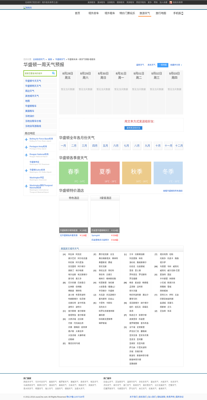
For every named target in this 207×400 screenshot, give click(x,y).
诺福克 (145, 307)
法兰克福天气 (160, 385)
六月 (116, 145)
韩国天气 (82, 385)
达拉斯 (80, 319)
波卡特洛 (81, 303)
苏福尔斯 (139, 351)
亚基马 (170, 303)
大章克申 (79, 331)
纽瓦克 (138, 307)
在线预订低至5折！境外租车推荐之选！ (42, 2)
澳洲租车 (101, 2)
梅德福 (145, 283)
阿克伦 (79, 254)
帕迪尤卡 (133, 315)
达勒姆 (71, 339)
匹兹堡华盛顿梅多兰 (105, 230)
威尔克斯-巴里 (173, 270)
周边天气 (29, 91)
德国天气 (69, 389)
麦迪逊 (138, 283)
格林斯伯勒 (111, 279)
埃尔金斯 (72, 275)
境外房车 (93, 13)
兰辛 (131, 254)
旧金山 (111, 299)
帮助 (156, 2)
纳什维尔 (144, 303)
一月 (63, 145)
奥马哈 (71, 279)
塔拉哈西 (164, 254)
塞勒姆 (144, 331)
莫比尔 (145, 295)
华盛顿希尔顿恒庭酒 (73, 230)
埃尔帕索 (79, 270)
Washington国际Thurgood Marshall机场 (41, 188)
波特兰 (71, 307)
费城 (110, 262)
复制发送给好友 (133, 128)
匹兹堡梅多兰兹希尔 (105, 240)
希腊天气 (39, 389)
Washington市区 (38, 179)
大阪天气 (164, 382)
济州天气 (107, 385)
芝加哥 (163, 311)
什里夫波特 (142, 347)
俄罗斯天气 (64, 382)
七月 (126, 145)
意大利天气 (28, 389)
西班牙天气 (28, 382)
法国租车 (111, 2)
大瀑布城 (81, 335)
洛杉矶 (132, 262)
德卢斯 (71, 331)
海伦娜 (111, 283)
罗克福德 (133, 279)
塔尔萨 (163, 262)
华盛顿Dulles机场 (40, 171)
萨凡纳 (132, 347)
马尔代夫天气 (41, 382)
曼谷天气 (154, 382)
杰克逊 (102, 295)
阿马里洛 (79, 262)
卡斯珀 (109, 303)
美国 (50, 59)
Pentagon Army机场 (38, 147)
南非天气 (84, 382)
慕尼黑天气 (148, 385)
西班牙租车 (141, 2)
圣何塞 (140, 339)
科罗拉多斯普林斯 (106, 311)
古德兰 (109, 275)
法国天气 (59, 389)
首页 (77, 13)
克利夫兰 (103, 307)
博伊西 (79, 291)
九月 (147, 145)
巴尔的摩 (72, 283)
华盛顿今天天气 (33, 81)
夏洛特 (163, 275)
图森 (177, 258)
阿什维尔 (81, 266)
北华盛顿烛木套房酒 (73, 235)
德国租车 (121, 2)
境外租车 (110, 13)
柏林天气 (137, 385)
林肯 (141, 258)
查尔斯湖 (81, 315)
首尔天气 (117, 385)
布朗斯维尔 (73, 299)
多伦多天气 (144, 382)
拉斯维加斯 (140, 254)
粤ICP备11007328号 (75, 397)
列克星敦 (133, 258)
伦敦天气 (153, 389)
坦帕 (171, 254)
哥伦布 (111, 270)
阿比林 (71, 254)
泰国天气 (63, 385)
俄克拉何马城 (74, 343)
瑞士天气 (49, 389)
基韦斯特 (103, 299)
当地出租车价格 (33, 121)
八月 (137, 145)
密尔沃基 (133, 291)
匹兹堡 (142, 319)
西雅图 (163, 287)
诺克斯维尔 (134, 303)
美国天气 (53, 382)
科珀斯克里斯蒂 (105, 319)
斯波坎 (132, 355)
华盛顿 (111, 291)
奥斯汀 (71, 270)
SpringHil (105, 235)
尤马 (169, 307)
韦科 (169, 266)
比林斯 (71, 287)
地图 (27, 101)
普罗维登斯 (134, 323)
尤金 (177, 295)
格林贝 (102, 279)
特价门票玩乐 (127, 13)
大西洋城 (72, 319)
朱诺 (169, 311)
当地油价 (29, 116)
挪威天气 (74, 382)
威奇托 (176, 266)
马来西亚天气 (29, 385)
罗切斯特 (143, 275)
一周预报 (163, 65)
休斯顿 (172, 279)
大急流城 (72, 335)
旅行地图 (161, 13)
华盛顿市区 (39, 163)
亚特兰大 (164, 295)
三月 (84, 145)
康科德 (102, 315)
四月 (95, 145)
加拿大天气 (79, 389)
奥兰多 (79, 279)
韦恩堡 (163, 266)
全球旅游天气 (39, 59)
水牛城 (132, 327)
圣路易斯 (133, 364)
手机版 (177, 13)
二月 (73, 145)
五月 (105, 145)
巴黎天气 (172, 385)
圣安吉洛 (133, 335)
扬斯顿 (163, 307)
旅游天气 (145, 13)
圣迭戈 (132, 339)
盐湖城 (163, 303)
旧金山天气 (108, 382)
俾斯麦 (71, 291)
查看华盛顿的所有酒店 (173, 191)
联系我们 (143, 397)
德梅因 (77, 327)
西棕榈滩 (164, 291)
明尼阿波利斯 (135, 295)
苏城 (131, 351)
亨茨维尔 (103, 291)
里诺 (131, 270)
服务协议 (180, 397)
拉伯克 (132, 266)
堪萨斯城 (103, 323)
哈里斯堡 (103, 283)
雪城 (169, 287)
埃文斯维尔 (82, 275)
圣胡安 (132, 343)
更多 (150, 2)
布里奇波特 (80, 295)
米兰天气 (143, 389)
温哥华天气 (132, 382)
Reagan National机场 (39, 155)
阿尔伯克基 (82, 258)
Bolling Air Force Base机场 (41, 140)
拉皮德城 (141, 266)
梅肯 (131, 283)
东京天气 (174, 382)
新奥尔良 (171, 283)
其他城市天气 (32, 96)
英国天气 (92, 385)
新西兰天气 (42, 385)
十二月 (179, 145)
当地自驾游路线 (33, 126)
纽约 (131, 307)
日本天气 (72, 385)
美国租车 (91, 2)
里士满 (138, 270)
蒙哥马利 (133, 299)
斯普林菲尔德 (142, 355)
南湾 (131, 311)
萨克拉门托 (134, 331)
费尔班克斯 (104, 254)
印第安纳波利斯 (167, 299)
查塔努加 (72, 315)
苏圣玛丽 (141, 343)
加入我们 (152, 397)
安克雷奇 (72, 266)
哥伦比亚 (103, 270)
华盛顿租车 (31, 106)
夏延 (169, 275)
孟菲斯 (132, 287)
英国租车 (130, 2)
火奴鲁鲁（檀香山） (107, 287)
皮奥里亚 (133, 319)
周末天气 (151, 65)
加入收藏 (163, 2)
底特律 (84, 327)
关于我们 (133, 397)
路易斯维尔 (142, 262)
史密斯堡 (141, 327)
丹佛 (70, 327)
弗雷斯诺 (103, 262)
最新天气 (140, 65)
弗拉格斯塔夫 (104, 258)
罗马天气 (133, 389)
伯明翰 (79, 287)
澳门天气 (127, 385)
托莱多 (163, 258)
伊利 (171, 295)
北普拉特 (72, 303)
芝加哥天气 (120, 382)
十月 (158, 145)
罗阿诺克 (133, 275)
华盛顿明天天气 (33, 86)
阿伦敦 (71, 262)
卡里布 (102, 303)
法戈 (112, 254)
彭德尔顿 (143, 315)
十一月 (168, 145)
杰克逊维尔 (111, 295)
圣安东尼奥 (143, 335)
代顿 (70, 323)
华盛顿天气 (60, 59)
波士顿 (71, 295)
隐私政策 (161, 397)
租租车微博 (178, 2)
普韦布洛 (144, 323)
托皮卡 (170, 258)
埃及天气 (94, 382)
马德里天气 (122, 389)
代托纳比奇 (78, 323)
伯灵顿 (82, 299)
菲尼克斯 (103, 266)
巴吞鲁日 (81, 283)
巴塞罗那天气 (109, 389)
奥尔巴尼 (72, 258)
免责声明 (170, 397)
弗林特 (115, 258)
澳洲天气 (53, 385)
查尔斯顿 (72, 311)
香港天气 (162, 389)
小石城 (163, 283)
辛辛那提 (164, 279)
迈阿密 (140, 287)
